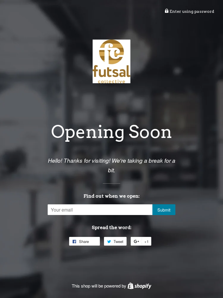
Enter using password (191, 11)
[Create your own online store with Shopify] (139, 286)
